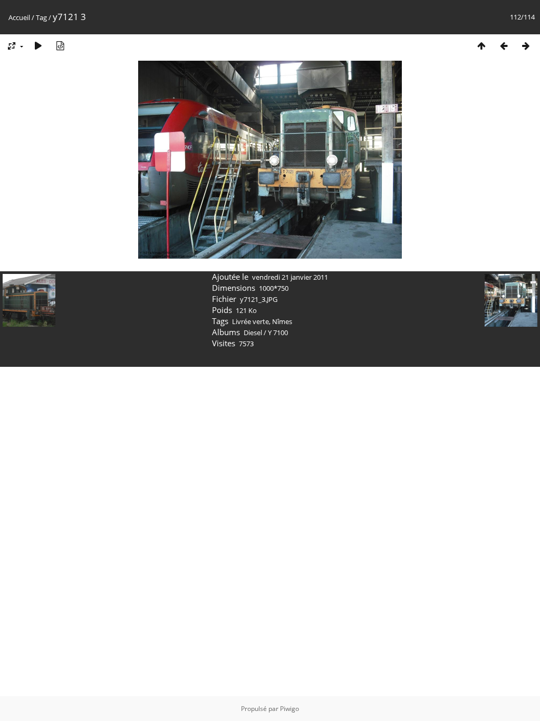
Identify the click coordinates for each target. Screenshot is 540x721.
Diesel (253, 332)
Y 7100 (278, 332)
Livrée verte (250, 321)
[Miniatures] (481, 46)
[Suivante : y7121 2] (526, 46)
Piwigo (289, 708)
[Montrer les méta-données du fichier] (60, 46)
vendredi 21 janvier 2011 (290, 277)
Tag (41, 17)
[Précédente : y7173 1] (504, 46)
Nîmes (282, 321)
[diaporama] (38, 46)
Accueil (19, 17)
